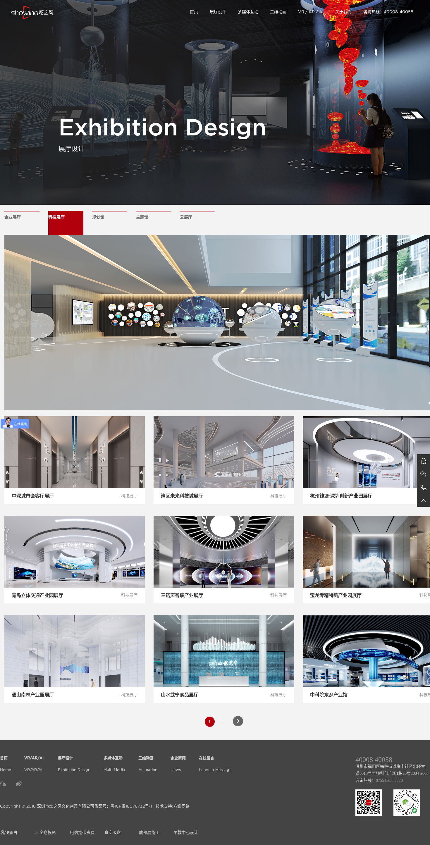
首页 (194, 11)
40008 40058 (373, 759)
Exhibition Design (74, 764)
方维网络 (181, 806)
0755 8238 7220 (389, 780)
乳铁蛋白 (9, 832)
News (178, 764)
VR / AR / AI (311, 11)
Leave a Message (215, 764)
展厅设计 (218, 11)
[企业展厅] (55, 11)
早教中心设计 (185, 832)
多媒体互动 (248, 11)
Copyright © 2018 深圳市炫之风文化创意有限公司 (47, 806)
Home (5, 764)
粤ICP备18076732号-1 (131, 806)
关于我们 (343, 11)
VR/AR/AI (34, 764)
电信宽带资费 (82, 832)
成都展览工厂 (151, 832)
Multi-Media (114, 764)
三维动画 (278, 11)
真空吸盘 (112, 832)
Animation (147, 764)
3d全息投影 (45, 832)
